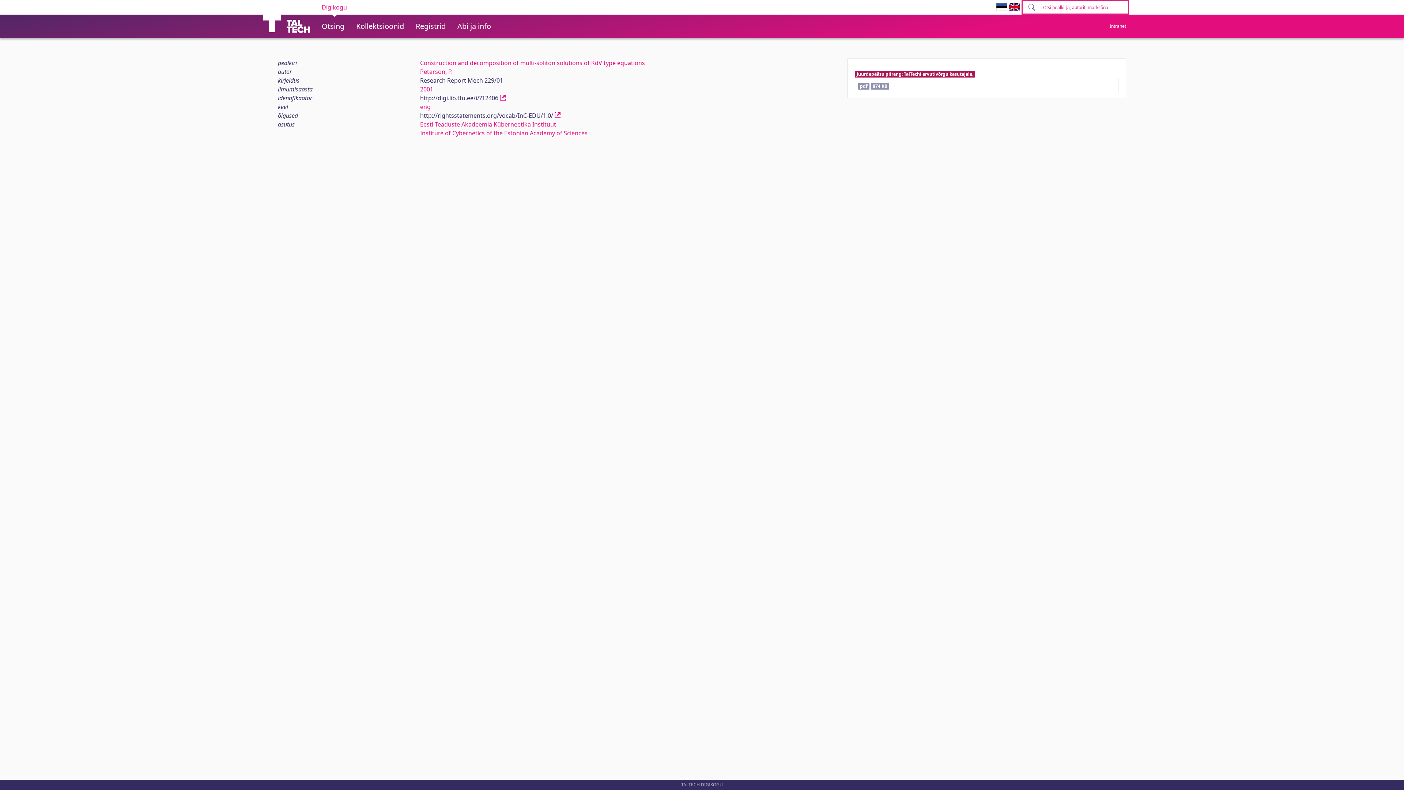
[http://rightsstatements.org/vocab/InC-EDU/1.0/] (558, 116)
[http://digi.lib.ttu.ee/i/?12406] (503, 98)
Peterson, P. (436, 72)
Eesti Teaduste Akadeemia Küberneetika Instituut (488, 124)
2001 (426, 89)
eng (425, 107)
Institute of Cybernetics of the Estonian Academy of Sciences (504, 133)
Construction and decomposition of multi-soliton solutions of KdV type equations (532, 63)
